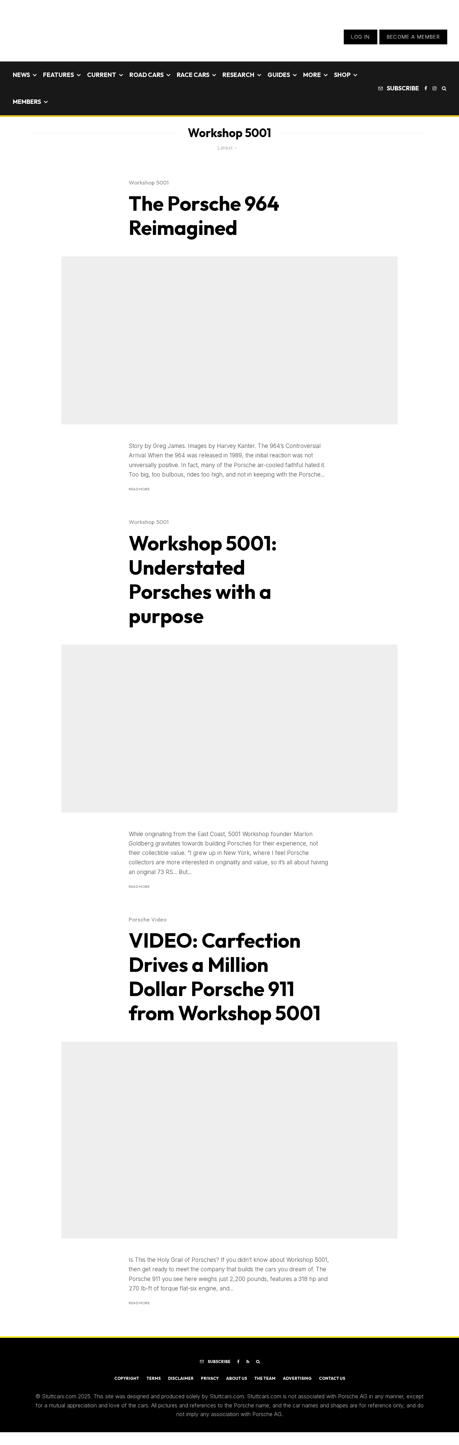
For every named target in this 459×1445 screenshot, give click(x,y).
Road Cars (146, 75)
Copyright (126, 1378)
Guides (278, 75)
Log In (360, 37)
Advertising (297, 1378)
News (21, 75)
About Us (236, 1378)
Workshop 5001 (149, 182)
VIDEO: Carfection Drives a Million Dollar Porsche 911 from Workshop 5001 (225, 976)
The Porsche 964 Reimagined (204, 215)
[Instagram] (434, 88)
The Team (265, 1378)
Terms (154, 1378)
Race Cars (193, 75)
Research (238, 75)
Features (58, 75)
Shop (342, 75)
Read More (139, 489)
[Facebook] (426, 88)
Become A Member (413, 37)
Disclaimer (181, 1378)
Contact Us (332, 1378)
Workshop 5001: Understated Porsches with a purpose (203, 579)
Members (27, 102)
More (312, 75)
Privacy (210, 1378)
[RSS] (248, 1362)
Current (101, 75)
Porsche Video (148, 919)
